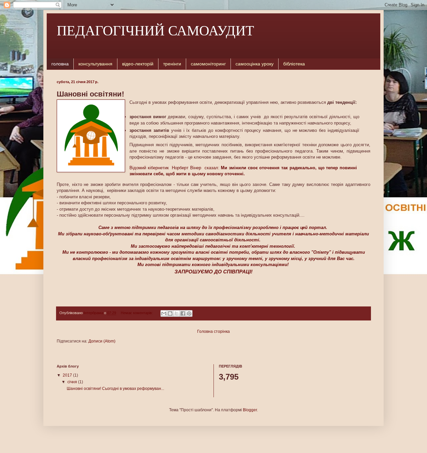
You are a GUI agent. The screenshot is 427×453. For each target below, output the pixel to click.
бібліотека (294, 63)
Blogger (250, 410)
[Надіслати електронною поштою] (163, 313)
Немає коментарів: (137, 313)
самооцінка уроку (255, 63)
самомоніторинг (208, 63)
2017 (68, 375)
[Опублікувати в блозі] (170, 313)
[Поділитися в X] (176, 313)
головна (60, 63)
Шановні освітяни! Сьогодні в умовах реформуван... (115, 388)
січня (72, 382)
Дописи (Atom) (101, 341)
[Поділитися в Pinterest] (189, 313)
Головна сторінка (213, 331)
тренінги (172, 63)
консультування (95, 63)
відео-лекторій (137, 63)
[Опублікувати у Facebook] (182, 313)
